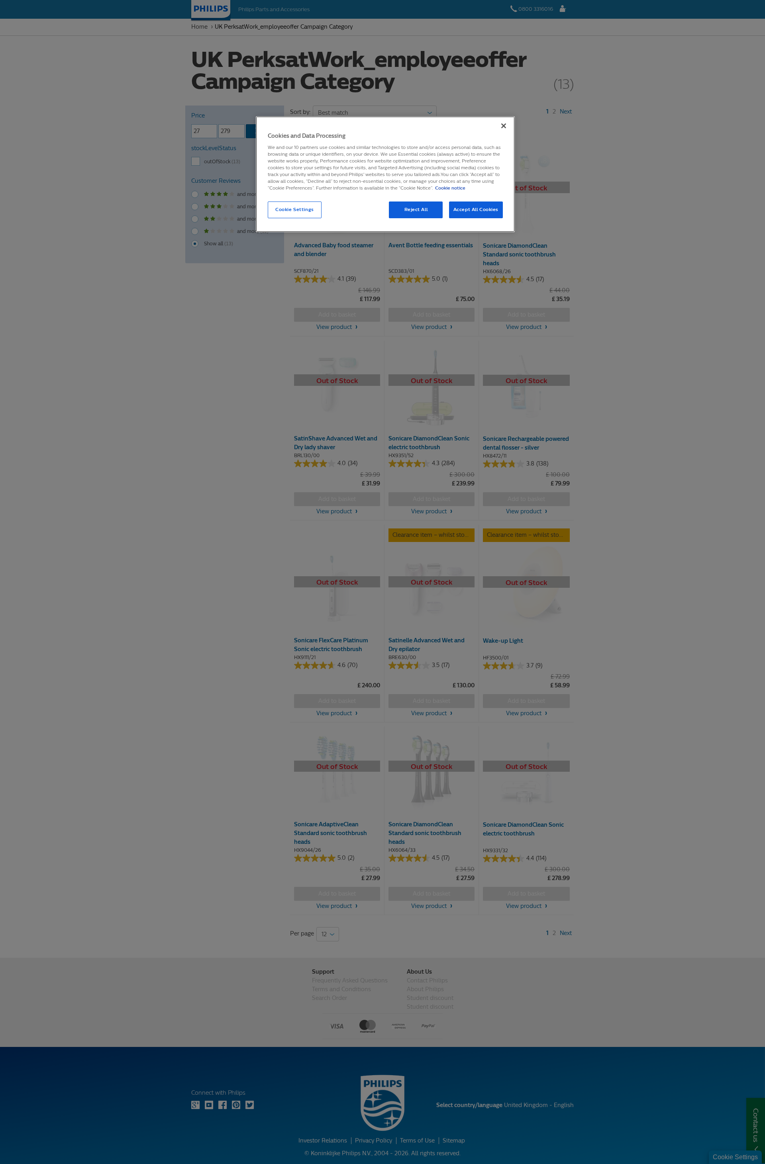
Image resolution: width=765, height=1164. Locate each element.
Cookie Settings (294, 209)
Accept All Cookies (475, 209)
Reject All (416, 209)
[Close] (503, 126)
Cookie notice (450, 188)
